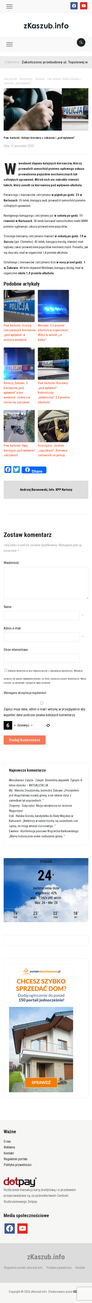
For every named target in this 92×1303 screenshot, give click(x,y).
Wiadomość (11, 563)
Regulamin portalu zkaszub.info (23, 1267)
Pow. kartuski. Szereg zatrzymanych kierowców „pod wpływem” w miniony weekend (20, 332)
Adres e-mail (12, 628)
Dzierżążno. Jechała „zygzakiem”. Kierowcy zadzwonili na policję (52, 450)
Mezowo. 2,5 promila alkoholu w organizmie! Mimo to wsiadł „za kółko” (53, 332)
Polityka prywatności (17, 1165)
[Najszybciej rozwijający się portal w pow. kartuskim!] (46, 25)
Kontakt (9, 1153)
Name (8, 607)
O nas (7, 1141)
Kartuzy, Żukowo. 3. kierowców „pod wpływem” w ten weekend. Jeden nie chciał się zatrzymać (17, 392)
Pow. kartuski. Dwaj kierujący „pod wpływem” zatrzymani (19, 450)
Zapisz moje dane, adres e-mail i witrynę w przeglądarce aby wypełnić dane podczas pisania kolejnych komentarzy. (44, 712)
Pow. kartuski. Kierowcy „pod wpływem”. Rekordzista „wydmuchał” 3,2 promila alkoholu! (54, 392)
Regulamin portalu (15, 1159)
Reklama (9, 1147)
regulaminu (67, 670)
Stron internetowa (16, 650)
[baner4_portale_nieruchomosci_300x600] (41, 1028)
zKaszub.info (46, 1256)
